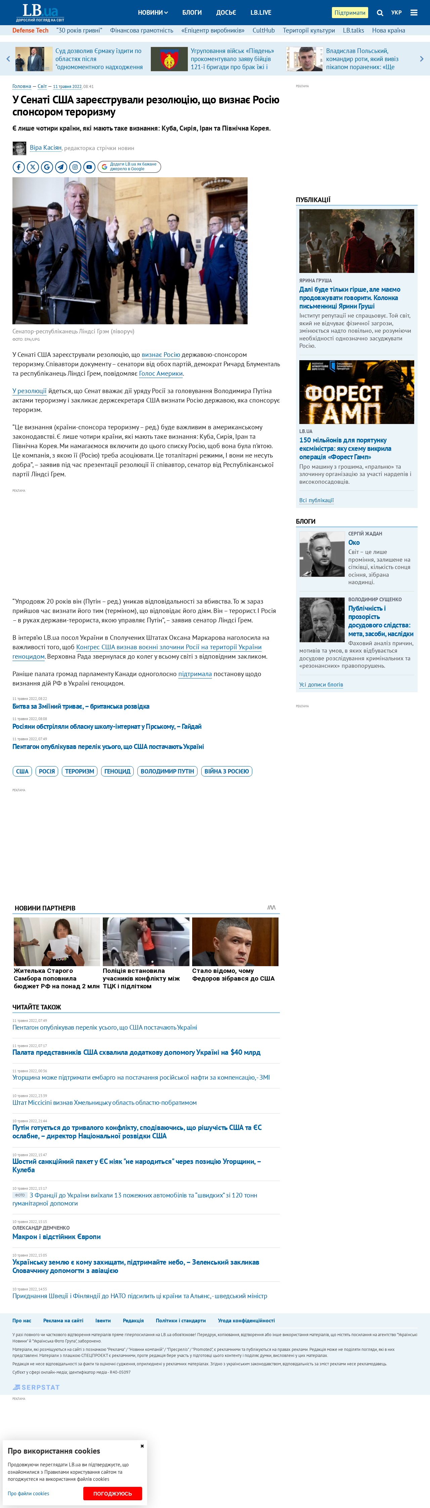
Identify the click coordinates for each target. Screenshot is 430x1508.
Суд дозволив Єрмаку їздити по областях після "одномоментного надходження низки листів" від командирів (99, 63)
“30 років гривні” (79, 30)
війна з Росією (227, 771)
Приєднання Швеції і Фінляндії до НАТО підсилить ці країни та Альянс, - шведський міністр (139, 1295)
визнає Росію (161, 354)
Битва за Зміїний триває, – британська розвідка (80, 706)
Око (354, 542)
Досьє (226, 12)
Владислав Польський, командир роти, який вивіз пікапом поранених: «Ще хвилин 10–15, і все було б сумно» (363, 67)
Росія (47, 771)
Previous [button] (8, 59)
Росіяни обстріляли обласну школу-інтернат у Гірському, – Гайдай (107, 726)
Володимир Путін (167, 771)
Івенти (103, 1320)
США (22, 771)
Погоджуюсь (112, 1494)
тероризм (79, 771)
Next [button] (422, 59)
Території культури (309, 30)
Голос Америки (161, 373)
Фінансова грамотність (141, 30)
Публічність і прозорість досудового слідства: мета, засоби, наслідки (381, 621)
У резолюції (29, 390)
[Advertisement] (146, 541)
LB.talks (353, 30)
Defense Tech (30, 30)
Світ (42, 86)
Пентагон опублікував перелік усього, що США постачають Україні (108, 746)
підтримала (195, 673)
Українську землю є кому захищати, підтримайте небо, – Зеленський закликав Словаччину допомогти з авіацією (135, 1266)
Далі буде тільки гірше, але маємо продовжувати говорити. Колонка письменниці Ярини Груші (349, 298)
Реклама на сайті (63, 1320)
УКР (396, 12)
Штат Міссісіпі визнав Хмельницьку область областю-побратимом (104, 1102)
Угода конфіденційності (246, 1320)
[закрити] (142, 1446)
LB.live (261, 12)
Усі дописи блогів (321, 684)
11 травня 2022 (67, 86)
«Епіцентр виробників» (213, 30)
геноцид (117, 771)
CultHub (264, 30)
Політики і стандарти (181, 1320)
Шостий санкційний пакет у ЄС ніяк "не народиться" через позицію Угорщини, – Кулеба (136, 1165)
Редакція (133, 1320)
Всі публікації (316, 500)
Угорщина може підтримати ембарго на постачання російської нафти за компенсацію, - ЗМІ (141, 1077)
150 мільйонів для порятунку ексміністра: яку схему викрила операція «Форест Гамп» (345, 448)
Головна (21, 86)
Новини (150, 12)
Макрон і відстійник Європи (56, 1236)
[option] (80, 59)
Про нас (21, 1320)
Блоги (192, 12)
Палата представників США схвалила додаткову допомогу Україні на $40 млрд (136, 1052)
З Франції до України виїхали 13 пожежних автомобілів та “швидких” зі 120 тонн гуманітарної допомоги (134, 1199)
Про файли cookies (28, 1493)
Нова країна (388, 30)
